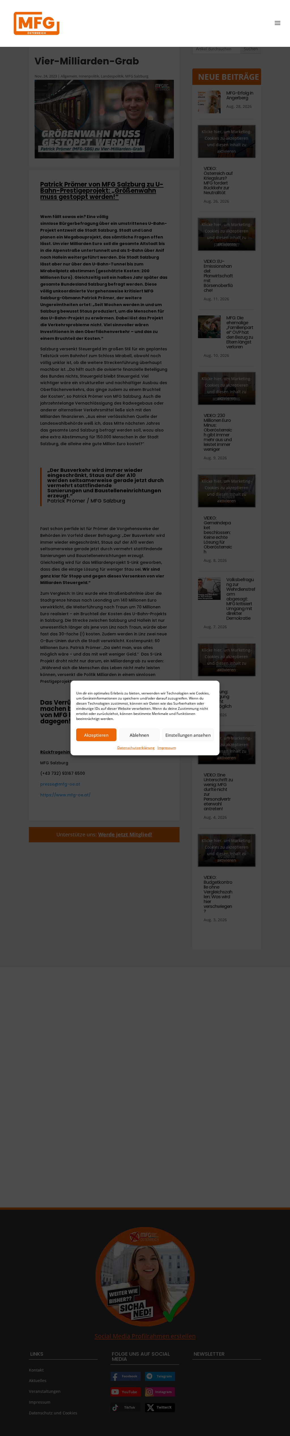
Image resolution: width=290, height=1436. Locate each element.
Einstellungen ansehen (188, 735)
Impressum (166, 747)
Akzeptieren (96, 735)
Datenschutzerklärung (136, 747)
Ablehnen (139, 735)
